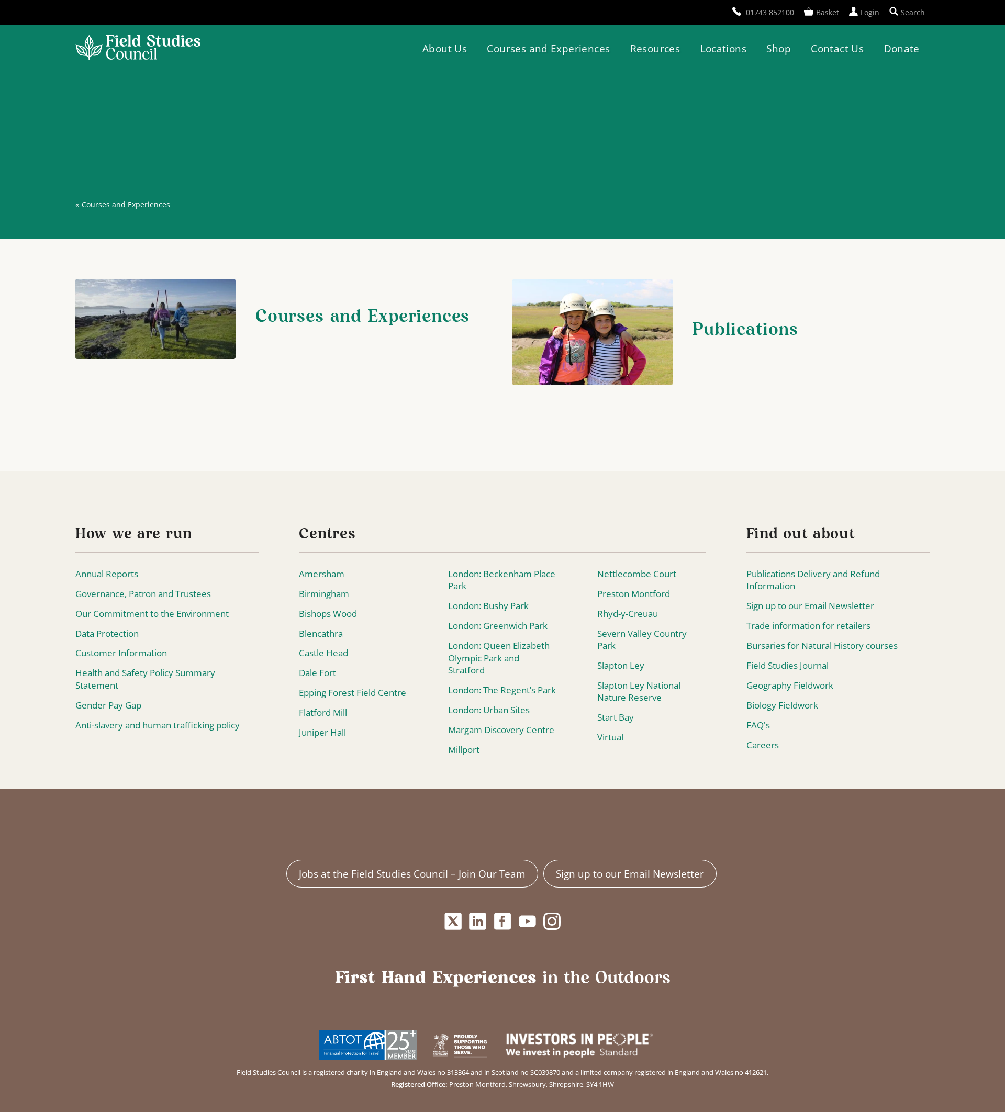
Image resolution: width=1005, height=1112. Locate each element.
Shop (778, 48)
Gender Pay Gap (108, 705)
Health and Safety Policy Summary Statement (145, 679)
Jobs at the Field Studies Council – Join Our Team (412, 874)
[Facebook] (502, 921)
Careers (762, 745)
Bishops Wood (328, 614)
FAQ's (758, 725)
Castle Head (323, 653)
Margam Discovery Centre (501, 730)
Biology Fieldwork (782, 705)
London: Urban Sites (489, 710)
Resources (655, 48)
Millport (463, 750)
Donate (902, 48)
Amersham (321, 574)
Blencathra (321, 633)
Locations (723, 48)
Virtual (610, 737)
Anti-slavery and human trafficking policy (157, 725)
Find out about (800, 534)
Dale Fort (317, 673)
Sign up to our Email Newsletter (810, 606)
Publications (745, 330)
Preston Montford (633, 594)
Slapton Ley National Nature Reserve (638, 691)
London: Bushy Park (488, 606)
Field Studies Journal (787, 665)
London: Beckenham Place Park (501, 580)
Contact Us (837, 48)
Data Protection (107, 633)
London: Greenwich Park (498, 626)
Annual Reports (106, 574)
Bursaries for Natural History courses (822, 645)
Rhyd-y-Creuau (627, 614)
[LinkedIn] (478, 921)
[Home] (137, 48)
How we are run (133, 534)
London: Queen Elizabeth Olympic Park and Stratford (499, 657)
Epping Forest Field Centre (352, 693)
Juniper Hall (322, 732)
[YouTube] (528, 921)
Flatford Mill (323, 712)
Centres (327, 534)
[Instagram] (552, 921)
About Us (444, 48)
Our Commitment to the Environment (152, 614)
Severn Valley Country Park (642, 639)
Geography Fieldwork (789, 685)
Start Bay (615, 717)
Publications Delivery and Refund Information (813, 580)
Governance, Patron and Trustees (143, 594)
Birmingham (324, 594)
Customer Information (121, 653)
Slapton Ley (620, 665)
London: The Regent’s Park (502, 690)
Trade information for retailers (808, 626)
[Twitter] (453, 921)
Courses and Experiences (548, 48)
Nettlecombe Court (636, 574)
